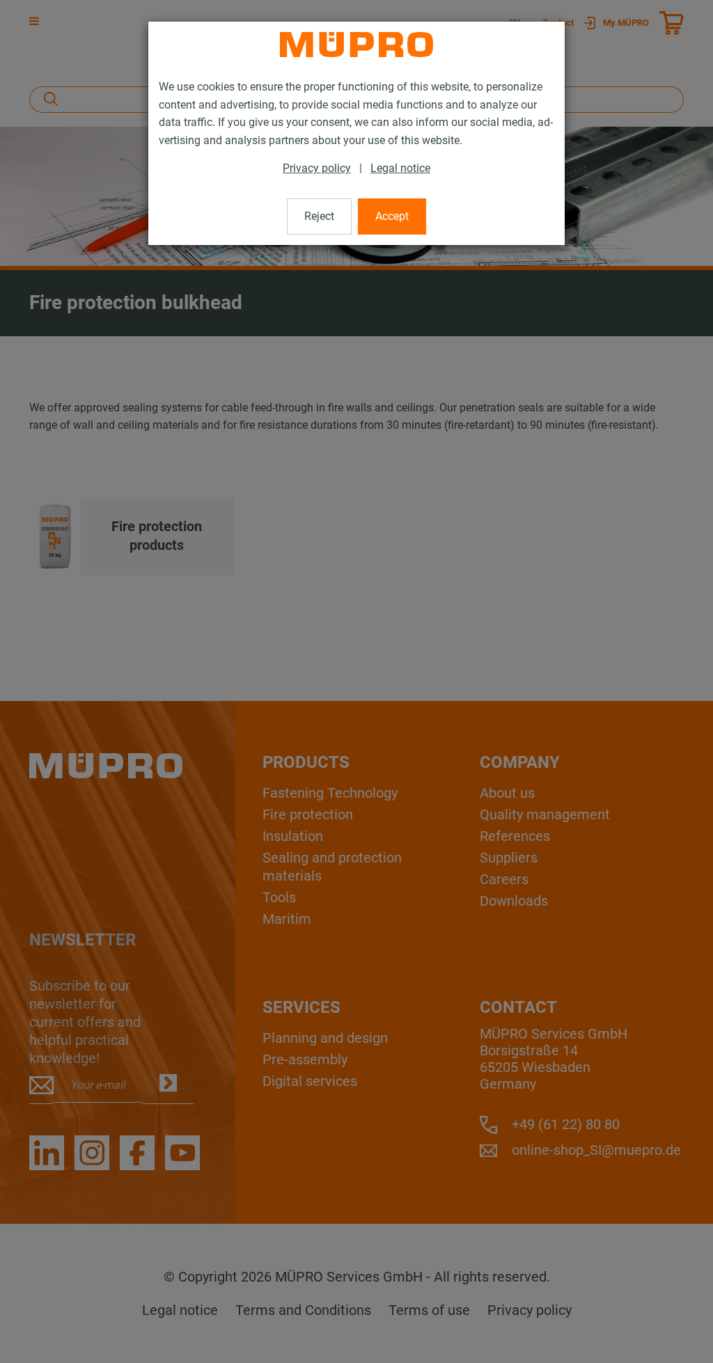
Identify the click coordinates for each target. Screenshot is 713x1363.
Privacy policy (317, 168)
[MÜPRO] (356, 44)
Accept (392, 216)
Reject (319, 216)
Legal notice (400, 168)
